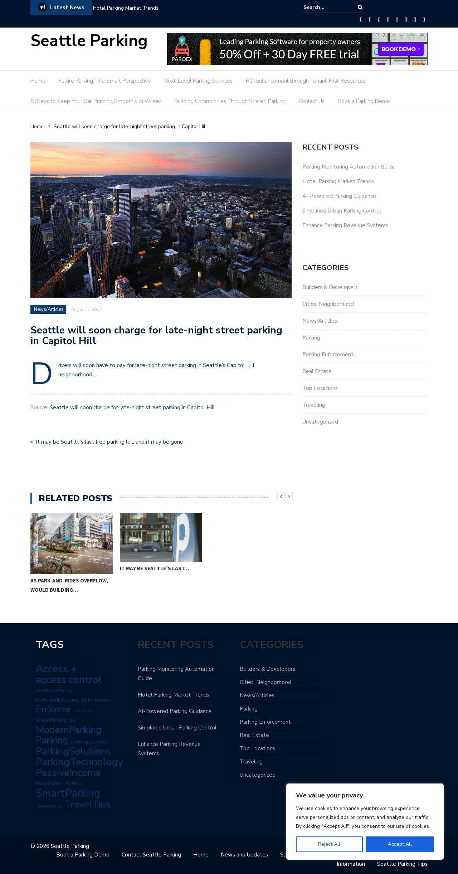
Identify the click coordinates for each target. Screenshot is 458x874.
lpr (73, 720)
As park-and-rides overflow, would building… (69, 585)
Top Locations (320, 388)
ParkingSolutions (73, 751)
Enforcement (96, 700)
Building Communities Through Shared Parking (230, 101)
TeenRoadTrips (49, 806)
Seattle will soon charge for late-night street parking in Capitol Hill (132, 407)
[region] (365, 821)
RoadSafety (49, 783)
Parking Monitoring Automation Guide (348, 166)
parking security (89, 741)
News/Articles (49, 309)
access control (69, 679)
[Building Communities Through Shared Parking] (406, 20)
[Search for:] (325, 7)
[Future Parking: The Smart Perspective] (370, 20)
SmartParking (68, 793)
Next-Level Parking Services (198, 80)
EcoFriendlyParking (57, 700)
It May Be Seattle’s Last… (154, 568)
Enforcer (53, 709)
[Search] (360, 7)
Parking (311, 337)
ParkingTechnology (79, 762)
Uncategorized (320, 421)
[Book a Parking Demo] (424, 20)
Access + (56, 669)
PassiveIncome (68, 772)
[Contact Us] (415, 20)
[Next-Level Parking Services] (379, 20)
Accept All (400, 844)
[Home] (361, 20)
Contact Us (312, 101)
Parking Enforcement (328, 354)
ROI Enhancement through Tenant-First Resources (306, 80)
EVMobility (83, 711)
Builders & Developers (330, 287)
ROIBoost (74, 783)
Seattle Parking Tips (402, 864)
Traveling (313, 405)
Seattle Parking (89, 41)
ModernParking (69, 729)
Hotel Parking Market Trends (126, 8)
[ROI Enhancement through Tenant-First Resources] (388, 20)
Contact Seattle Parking (151, 854)
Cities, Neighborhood (328, 304)
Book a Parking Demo (364, 101)
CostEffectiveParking (54, 690)
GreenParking (51, 720)
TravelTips (88, 804)
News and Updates (244, 854)
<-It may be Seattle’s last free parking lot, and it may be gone (107, 441)
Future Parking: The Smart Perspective (105, 80)
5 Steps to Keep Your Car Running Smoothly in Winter (95, 101)
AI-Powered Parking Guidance (339, 196)
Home (37, 80)
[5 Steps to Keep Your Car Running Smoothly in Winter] (397, 20)
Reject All (329, 844)
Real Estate (317, 371)
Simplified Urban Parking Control (341, 210)
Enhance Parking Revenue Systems (345, 225)
